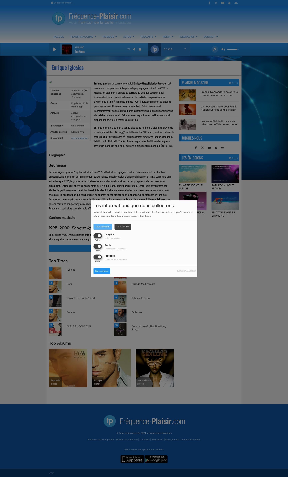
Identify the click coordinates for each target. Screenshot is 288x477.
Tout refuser (123, 226)
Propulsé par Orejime (186, 270)
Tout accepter (102, 226)
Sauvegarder (101, 271)
